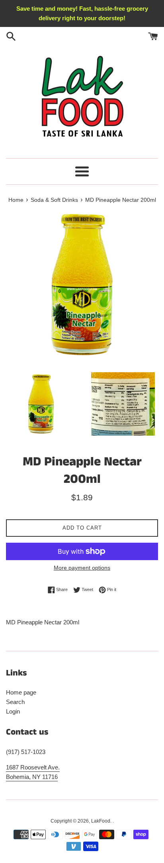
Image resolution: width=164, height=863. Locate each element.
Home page (21, 692)
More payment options (82, 567)
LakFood (100, 821)
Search (15, 701)
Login (13, 711)
